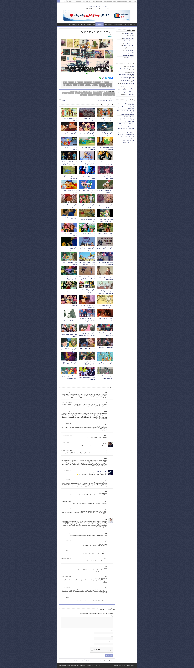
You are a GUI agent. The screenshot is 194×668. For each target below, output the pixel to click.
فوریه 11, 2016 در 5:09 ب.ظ (66, 576)
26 (104, 84)
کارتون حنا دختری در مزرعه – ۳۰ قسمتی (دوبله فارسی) (105, 220)
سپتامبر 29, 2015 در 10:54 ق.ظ (66, 435)
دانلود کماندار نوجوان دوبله (76, 91)
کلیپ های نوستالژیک (91, 24)
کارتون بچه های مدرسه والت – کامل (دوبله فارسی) (87, 320)
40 (71, 84)
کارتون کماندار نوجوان (98, 93)
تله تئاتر (77, 24)
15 (80, 83)
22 (64, 83)
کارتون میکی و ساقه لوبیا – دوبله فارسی (127, 137)
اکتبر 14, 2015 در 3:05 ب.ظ (66, 533)
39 (73, 84)
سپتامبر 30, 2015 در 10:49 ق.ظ (66, 450)
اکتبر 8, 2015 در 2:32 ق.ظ (65, 491)
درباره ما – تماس (132, 1)
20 (68, 83)
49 (100, 86)
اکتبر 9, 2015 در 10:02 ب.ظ (66, 509)
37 (78, 84)
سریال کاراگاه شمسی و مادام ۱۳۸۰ (126, 124)
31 (92, 84)
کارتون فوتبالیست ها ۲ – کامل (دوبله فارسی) (126, 71)
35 (83, 84)
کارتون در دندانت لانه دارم (70, 291)
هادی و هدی (73, 305)
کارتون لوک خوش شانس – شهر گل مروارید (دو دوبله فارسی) (87, 278)
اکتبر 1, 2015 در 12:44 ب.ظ (66, 458)
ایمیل (111, 636)
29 (97, 84)
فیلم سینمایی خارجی (108, 24)
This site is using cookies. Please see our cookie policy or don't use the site (76, 665)
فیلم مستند (83, 24)
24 (109, 84)
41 (69, 84)
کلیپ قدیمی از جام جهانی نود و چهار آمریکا (126, 129)
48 (102, 86)
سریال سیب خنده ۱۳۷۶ (71, 218)
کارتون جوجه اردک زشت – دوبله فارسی (125, 132)
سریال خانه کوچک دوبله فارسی (127, 68)
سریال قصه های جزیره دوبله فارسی (126, 74)
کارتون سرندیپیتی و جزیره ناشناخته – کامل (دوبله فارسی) (87, 334)
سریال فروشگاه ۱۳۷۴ (129, 121)
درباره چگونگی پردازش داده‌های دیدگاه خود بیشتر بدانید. (77, 660)
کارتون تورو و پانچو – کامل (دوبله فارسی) (106, 148)
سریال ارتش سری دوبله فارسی (127, 77)
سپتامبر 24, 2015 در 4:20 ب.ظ (66, 392)
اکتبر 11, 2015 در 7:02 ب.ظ (66, 519)
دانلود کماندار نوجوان (88, 91)
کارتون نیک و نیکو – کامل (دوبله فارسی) (88, 291)
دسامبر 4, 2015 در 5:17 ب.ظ (66, 551)
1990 (108, 91)
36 (80, 84)
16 (77, 83)
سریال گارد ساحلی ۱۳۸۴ (128, 140)
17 (75, 83)
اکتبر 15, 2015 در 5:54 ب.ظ (66, 541)
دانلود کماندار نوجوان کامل (109, 93)
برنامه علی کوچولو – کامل (70, 320)
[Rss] (71, 1)
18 (73, 83)
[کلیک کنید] (97, 15)
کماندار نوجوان (83, 95)
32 (90, 84)
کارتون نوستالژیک (99, 24)
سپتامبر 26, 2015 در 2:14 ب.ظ (66, 402)
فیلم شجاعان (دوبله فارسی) (128, 117)
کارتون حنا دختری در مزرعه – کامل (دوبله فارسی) (87, 363)
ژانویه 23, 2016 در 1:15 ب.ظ (66, 566)
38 (76, 84)
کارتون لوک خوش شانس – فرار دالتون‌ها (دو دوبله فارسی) (87, 263)
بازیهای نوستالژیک (129, 33)
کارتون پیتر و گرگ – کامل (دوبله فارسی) (70, 148)
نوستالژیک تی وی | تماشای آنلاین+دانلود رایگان (97, 7)
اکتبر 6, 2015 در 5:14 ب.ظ (65, 480)
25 (106, 84)
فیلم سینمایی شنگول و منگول (105, 347)
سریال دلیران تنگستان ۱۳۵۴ (105, 100)
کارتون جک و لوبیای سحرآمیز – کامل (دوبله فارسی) (69, 278)
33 (87, 84)
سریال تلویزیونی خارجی (118, 24)
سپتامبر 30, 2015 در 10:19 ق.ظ (66, 443)
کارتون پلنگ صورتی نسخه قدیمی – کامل (106, 177)
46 (107, 86)
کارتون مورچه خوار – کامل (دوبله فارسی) (70, 177)
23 (111, 84)
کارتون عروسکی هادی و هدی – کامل (126, 134)
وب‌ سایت (111, 641)
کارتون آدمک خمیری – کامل (70, 363)
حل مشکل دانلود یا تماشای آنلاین (83, 1)
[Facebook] (70, 1)
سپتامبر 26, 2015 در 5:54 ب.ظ (66, 424)
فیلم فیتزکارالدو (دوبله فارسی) (127, 114)
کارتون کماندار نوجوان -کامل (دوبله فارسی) (84, 93)
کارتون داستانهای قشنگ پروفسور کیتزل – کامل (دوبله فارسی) (105, 293)
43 (64, 84)
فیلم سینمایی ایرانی (108, 1)
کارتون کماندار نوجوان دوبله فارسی (95, 95)
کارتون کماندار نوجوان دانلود (68, 93)
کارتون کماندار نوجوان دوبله (109, 95)
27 (101, 84)
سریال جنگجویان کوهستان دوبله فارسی (127, 87)
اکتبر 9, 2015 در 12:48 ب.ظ (66, 501)
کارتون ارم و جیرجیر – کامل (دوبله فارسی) (106, 206)
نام (112, 631)
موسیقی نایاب (72, 24)
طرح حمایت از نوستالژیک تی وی (120, 1)
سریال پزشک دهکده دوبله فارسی (127, 80)
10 (91, 83)
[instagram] (67, 1)
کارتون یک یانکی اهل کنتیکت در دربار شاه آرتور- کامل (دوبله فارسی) (69, 164)
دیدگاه (111, 616)
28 (99, 84)
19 (70, 83)
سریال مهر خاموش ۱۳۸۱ (128, 143)
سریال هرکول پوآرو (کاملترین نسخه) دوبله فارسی (126, 90)
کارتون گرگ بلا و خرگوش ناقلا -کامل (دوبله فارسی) (105, 377)
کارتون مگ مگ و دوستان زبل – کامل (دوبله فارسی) (69, 377)
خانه (134, 24)
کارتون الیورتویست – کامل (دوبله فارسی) (70, 249)
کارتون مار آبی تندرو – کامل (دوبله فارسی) (88, 148)
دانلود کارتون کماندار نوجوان (99, 91)
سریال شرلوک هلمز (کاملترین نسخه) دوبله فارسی (126, 93)
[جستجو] (58, 1)
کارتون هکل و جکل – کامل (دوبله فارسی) (106, 163)
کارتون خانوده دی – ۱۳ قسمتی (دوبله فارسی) (125, 111)
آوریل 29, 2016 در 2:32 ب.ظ (66, 598)
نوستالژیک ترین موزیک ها (96, 1)
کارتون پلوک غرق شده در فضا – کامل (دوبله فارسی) (87, 163)
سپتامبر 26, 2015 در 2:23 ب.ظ (66, 411)
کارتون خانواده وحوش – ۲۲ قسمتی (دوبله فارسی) (88, 120)
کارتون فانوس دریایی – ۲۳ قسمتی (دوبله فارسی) (106, 120)
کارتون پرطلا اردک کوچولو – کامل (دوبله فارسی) (88, 306)
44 (111, 86)
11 (89, 83)
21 (66, 83)
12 (86, 83)
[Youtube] (69, 1)
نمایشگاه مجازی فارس (102, 471)
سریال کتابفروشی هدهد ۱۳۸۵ (127, 126)
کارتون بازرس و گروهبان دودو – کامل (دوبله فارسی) (105, 191)
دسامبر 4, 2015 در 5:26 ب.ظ (66, 558)
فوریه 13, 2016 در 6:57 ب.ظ (66, 588)
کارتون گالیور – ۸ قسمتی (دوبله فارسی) (88, 206)
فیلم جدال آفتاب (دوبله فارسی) (127, 119)
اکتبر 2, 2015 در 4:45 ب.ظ (65, 471)
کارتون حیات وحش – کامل (106, 363)
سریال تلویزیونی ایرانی (128, 24)
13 (84, 83)
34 (85, 84)
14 (82, 83)
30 (94, 84)
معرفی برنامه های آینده (128, 55)
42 (66, 84)
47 (105, 86)
